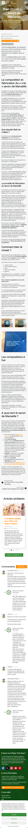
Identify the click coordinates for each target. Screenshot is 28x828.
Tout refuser (14, 818)
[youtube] (15, 768)
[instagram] (11, 768)
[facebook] (3, 768)
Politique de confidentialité (13, 826)
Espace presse (5, 795)
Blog (5, 20)
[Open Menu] (25, 2)
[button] (9, 550)
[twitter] (7, 768)
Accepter (14, 814)
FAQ (2, 799)
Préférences (14, 823)
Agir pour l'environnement (16, 20)
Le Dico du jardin (6, 797)
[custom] (20, 768)
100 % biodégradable (14, 463)
